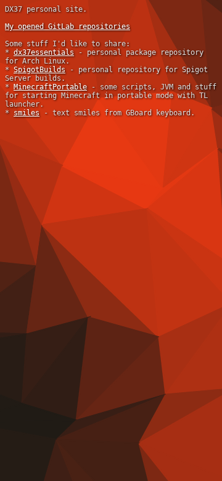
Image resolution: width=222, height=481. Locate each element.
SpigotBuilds (39, 69)
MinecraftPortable (50, 87)
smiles (26, 113)
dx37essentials (44, 52)
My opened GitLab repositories (67, 26)
